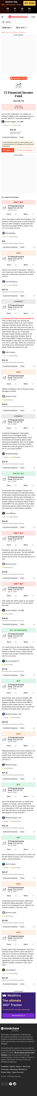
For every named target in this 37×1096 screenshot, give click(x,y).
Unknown (6, 125)
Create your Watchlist (24, 150)
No (5, 236)
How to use (26, 1066)
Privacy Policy (6, 1072)
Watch (26, 214)
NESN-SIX (6, 28)
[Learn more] (33, 247)
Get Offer (29, 3)
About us (19, 1066)
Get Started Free (17, 1015)
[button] (18, 122)
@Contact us (22, 1069)
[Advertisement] (18, 54)
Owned (6, 457)
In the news (5, 1069)
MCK (20, 28)
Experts (12, 1066)
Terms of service (17, 1072)
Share (9, 214)
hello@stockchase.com (8, 1062)
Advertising (14, 1069)
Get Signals (7, 150)
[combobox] (18, 22)
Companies (5, 1066)
